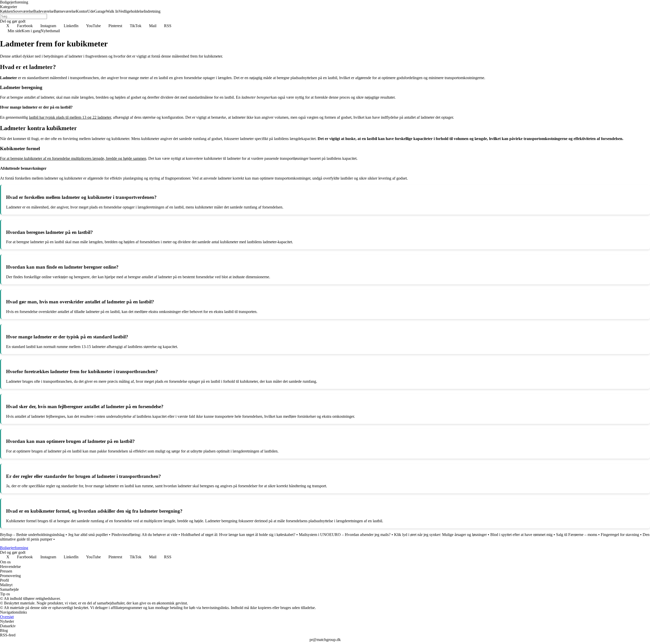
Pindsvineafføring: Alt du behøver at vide (144, 534)
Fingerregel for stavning (620, 534)
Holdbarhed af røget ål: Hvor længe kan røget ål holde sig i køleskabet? (238, 534)
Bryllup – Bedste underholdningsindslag (32, 534)
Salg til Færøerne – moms (576, 534)
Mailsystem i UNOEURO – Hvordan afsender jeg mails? (345, 534)
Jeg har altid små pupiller (88, 534)
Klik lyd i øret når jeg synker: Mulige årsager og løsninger (440, 534)
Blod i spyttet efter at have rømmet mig (521, 534)
